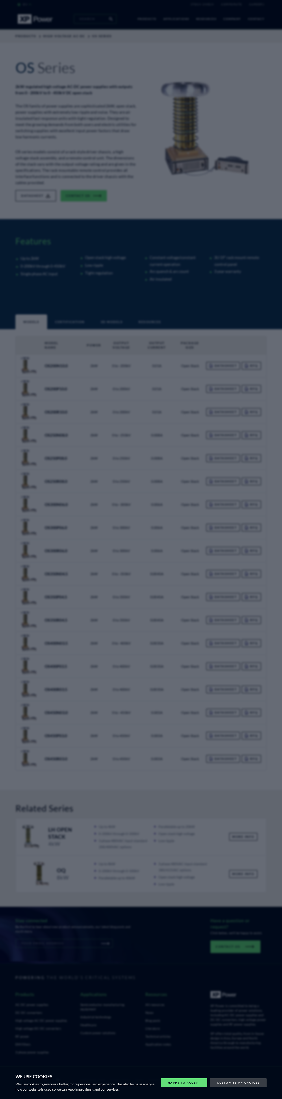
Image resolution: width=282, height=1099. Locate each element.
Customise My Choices (238, 1082)
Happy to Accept (184, 1082)
